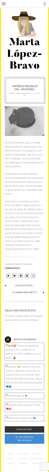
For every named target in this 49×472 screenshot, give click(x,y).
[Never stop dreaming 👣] (24, 418)
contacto (37, 463)
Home (11, 454)
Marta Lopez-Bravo (23, 93)
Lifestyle (36, 454)
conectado (36, 316)
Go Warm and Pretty (24, 292)
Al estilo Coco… (24, 285)
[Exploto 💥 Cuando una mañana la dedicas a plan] (24, 377)
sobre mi (23, 463)
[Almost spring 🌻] (24, 396)
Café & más (36, 459)
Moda (12, 93)
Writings (22, 454)
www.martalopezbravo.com (20, 256)
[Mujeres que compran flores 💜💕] (24, 407)
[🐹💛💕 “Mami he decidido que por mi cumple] (24, 352)
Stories (11, 463)
